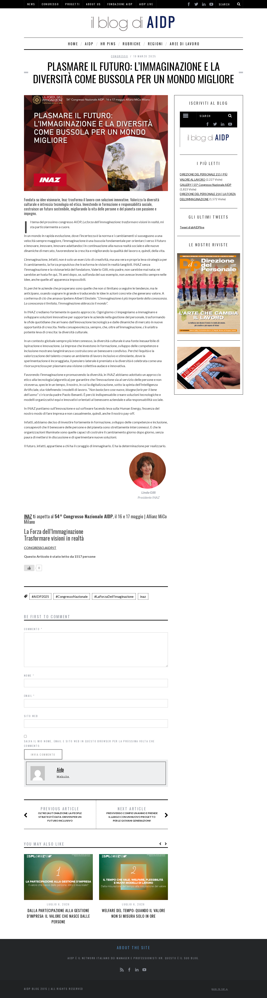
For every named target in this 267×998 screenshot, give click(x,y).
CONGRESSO (119, 56)
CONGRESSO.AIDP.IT (40, 548)
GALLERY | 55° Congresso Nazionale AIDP (205, 184)
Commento (33, 629)
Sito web (31, 716)
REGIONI (155, 43)
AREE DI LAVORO (185, 43)
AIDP (89, 43)
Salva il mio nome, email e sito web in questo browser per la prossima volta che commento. (89, 743)
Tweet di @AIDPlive (192, 227)
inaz (143, 596)
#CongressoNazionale (72, 596)
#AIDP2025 (40, 596)
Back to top (219, 989)
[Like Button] (29, 568)
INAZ (28, 516)
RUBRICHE (132, 43)
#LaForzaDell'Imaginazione (114, 596)
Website (63, 776)
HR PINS (108, 43)
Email (29, 695)
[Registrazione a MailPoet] (208, 129)
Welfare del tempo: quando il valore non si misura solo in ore (133, 913)
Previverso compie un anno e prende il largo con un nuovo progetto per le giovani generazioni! (132, 814)
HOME (73, 43)
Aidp (60, 769)
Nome (29, 675)
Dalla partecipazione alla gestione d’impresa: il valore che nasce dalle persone (58, 916)
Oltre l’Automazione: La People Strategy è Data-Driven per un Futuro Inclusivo (60, 814)
